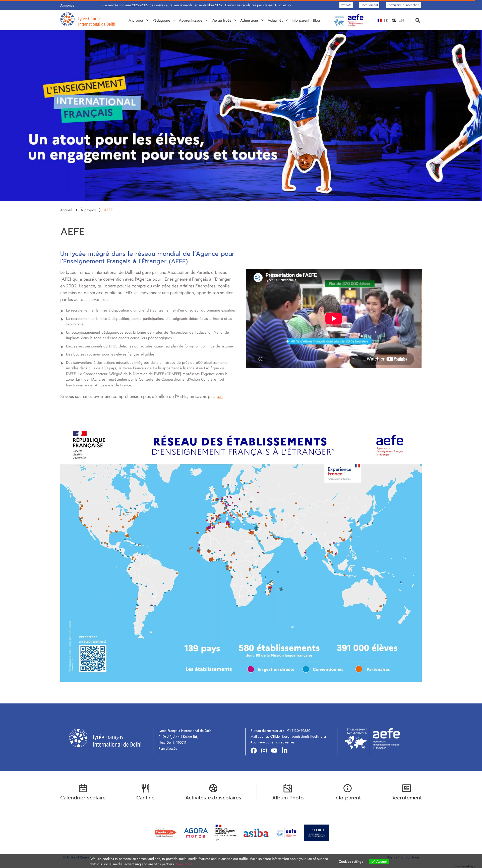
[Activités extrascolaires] (213, 788)
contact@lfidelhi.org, (275, 736)
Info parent (300, 20)
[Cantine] (145, 788)
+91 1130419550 (297, 730)
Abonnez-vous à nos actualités (272, 742)
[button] (417, 20)
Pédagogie (161, 20)
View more (184, 863)
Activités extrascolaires (213, 797)
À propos (136, 20)
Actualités (275, 20)
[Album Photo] (287, 788)
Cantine (145, 797)
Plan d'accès (167, 748)
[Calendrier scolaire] (83, 788)
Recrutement (406, 797)
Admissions (249, 20)
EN (400, 20)
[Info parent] (347, 788)
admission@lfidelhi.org (308, 736)
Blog (316, 20)
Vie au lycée (221, 20)
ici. (220, 396)
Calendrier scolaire (83, 797)
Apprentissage (190, 20)
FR (385, 20)
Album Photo (288, 797)
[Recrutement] (406, 788)
